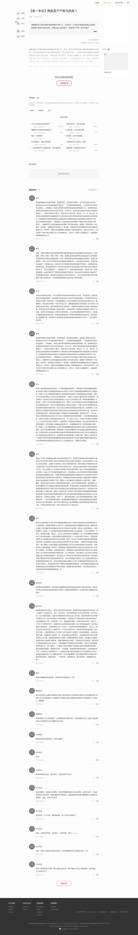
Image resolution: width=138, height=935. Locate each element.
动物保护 (40, 110)
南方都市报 (40, 912)
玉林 (49, 110)
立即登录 (64, 83)
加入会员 (108, 3)
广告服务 (25, 909)
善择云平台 (26, 907)
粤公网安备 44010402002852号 (70, 929)
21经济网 (39, 915)
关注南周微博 (54, 909)
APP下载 (120, 3)
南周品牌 (10, 907)
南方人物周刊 (40, 907)
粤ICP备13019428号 (104, 923)
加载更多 (64, 883)
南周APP (10, 909)
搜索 (97, 3)
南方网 (38, 909)
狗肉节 (32, 110)
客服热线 (53, 907)
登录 (128, 3)
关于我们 (10, 912)
